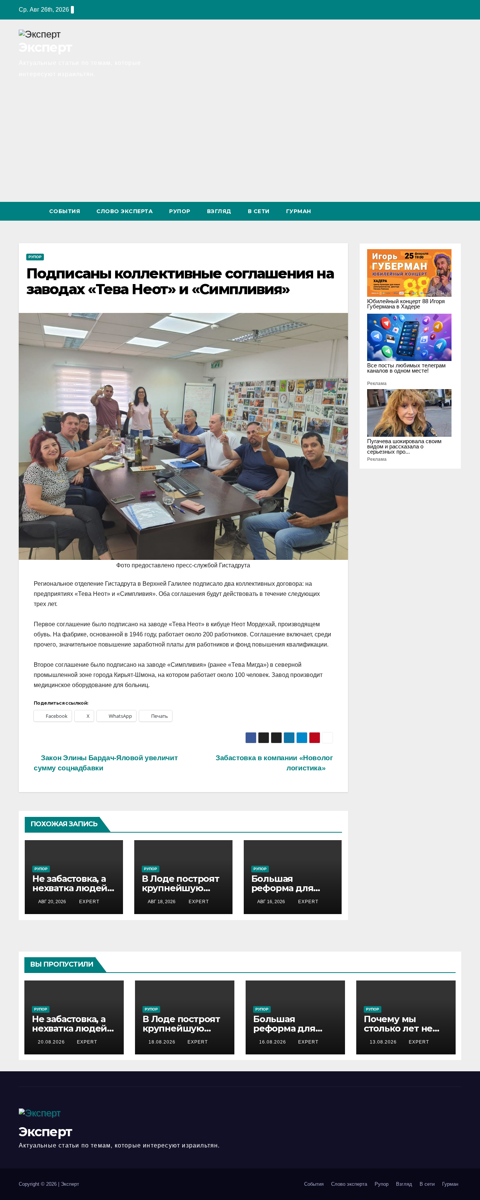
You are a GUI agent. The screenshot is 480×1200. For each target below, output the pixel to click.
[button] (442, 211)
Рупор (179, 211)
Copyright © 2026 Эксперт (49, 1184)
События (64, 211)
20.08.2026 (52, 1042)
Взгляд (219, 211)
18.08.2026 (162, 1042)
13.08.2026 (384, 1042)
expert (88, 901)
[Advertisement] (240, 145)
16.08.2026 (273, 1042)
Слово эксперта (124, 211)
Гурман (298, 211)
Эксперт (45, 47)
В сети (259, 211)
